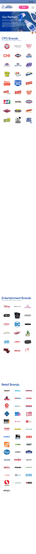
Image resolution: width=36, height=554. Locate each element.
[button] (24, 7)
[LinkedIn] (32, 2)
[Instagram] (30, 2)
